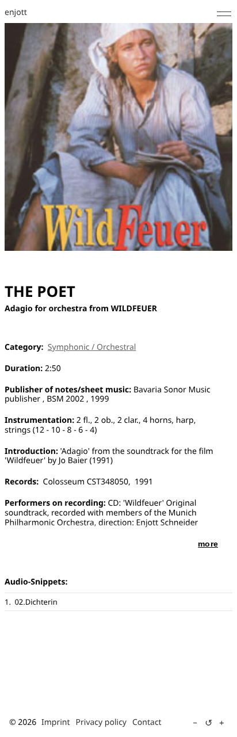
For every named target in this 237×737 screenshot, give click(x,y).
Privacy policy (101, 722)
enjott (16, 13)
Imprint (55, 722)
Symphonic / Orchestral (92, 347)
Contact (147, 722)
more (208, 543)
